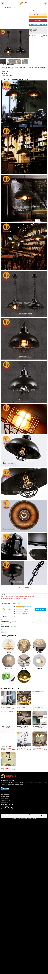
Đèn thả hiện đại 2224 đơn (22, 726)
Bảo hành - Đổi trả (4, 798)
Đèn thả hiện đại (12, 598)
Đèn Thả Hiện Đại (13, 7)
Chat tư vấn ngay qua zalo (39, 24)
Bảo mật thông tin (4, 802)
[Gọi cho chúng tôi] (8, 807)
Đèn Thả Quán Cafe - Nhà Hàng (28, 596)
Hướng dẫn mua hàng (5, 794)
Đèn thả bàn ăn (5, 598)
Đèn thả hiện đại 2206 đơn (6, 766)
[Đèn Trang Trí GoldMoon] (24, 3)
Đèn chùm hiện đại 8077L (38, 706)
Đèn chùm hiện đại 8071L (6, 706)
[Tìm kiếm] (6, 3)
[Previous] (1, 33)
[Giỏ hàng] (45, 3)
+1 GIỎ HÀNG (38, 16)
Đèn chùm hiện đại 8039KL (6, 746)
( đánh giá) (33, 12)
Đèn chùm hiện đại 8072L (38, 746)
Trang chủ (2, 7)
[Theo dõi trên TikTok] (5, 807)
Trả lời (2, 619)
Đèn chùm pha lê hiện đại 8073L (39, 726)
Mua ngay (38, 20)
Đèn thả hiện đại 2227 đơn (22, 706)
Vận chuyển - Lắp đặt (5, 796)
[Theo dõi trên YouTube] (11, 807)
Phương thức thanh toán (5, 800)
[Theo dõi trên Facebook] (2, 807)
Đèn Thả (7, 7)
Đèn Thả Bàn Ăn (12, 596)
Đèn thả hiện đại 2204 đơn (22, 746)
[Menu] (2, 3)
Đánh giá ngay (40, 609)
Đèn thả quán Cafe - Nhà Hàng (20, 598)
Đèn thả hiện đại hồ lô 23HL (6, 726)
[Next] (26, 33)
